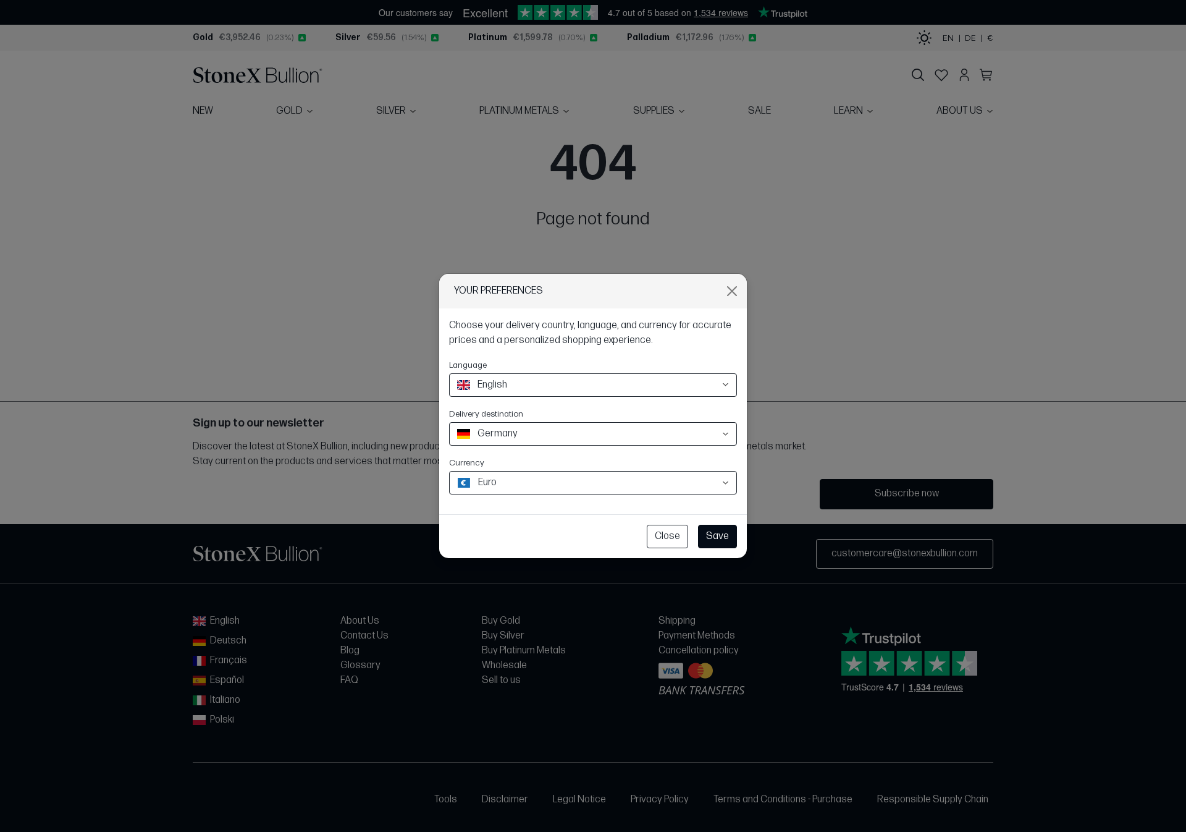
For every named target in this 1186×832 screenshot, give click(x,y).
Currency (466, 462)
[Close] (732, 291)
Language (468, 365)
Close (667, 536)
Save (717, 536)
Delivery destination (486, 414)
